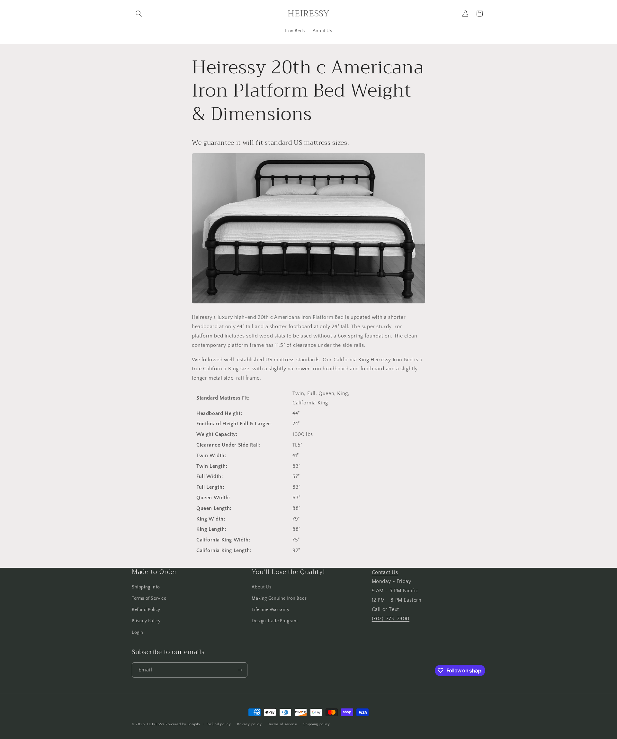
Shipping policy (316, 724)
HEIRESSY (156, 724)
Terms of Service (149, 598)
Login (137, 632)
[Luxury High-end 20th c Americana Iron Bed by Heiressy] (308, 303)
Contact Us (385, 572)
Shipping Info (146, 587)
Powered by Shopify (183, 724)
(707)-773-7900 (390, 619)
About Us (261, 587)
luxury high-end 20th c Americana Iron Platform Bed (281, 317)
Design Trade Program (275, 621)
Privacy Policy (146, 621)
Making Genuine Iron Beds (279, 598)
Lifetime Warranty (270, 609)
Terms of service (282, 724)
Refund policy (219, 724)
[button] (139, 13)
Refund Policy (146, 609)
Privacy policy (249, 724)
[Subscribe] (240, 670)
